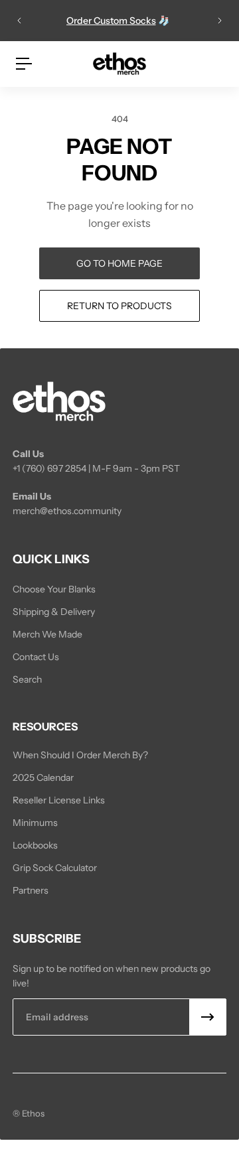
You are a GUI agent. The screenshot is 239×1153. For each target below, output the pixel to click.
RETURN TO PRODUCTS (119, 306)
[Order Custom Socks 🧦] (119, 20)
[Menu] (24, 63)
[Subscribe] (207, 1017)
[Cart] (215, 63)
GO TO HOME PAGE (119, 263)
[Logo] (119, 63)
